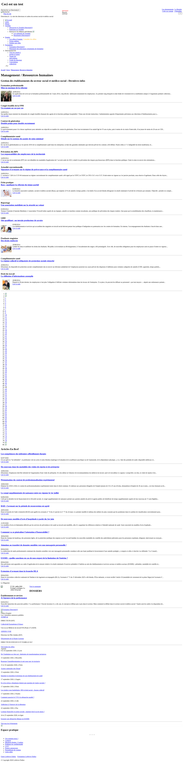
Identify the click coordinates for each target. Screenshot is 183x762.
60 (6, 410)
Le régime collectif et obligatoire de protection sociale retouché (27, 261)
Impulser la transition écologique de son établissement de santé (21, 676)
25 (6, 343)
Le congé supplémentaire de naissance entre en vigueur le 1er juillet (30, 493)
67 (6, 423)
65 (6, 419)
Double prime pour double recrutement (18, 123)
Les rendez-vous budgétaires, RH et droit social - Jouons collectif (22, 690)
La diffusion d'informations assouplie (17, 276)
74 (6, 437)
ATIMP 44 (4, 617)
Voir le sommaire (35, 586)
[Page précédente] (6, 296)
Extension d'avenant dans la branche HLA (19, 571)
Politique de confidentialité (14, 744)
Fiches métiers (14, 41)
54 (6, 398)
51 (6, 393)
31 (6, 355)
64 (6, 417)
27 (6, 347)
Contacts (8, 740)
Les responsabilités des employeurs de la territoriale (23, 154)
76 (6, 440)
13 (6, 321)
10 (6, 315)
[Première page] (6, 294)
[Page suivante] (6, 442)
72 (6, 433)
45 (6, 381)
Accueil (3, 70)
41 (6, 374)
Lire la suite (16, 96)
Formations (9, 45)
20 (6, 334)
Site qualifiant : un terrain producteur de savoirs (22, 220)
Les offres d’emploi (16, 39)
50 (6, 391)
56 (6, 402)
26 (6, 345)
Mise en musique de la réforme (14, 88)
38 (6, 368)
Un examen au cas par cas (12, 108)
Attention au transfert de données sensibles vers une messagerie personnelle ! (34, 545)
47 (6, 385)
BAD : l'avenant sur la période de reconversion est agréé (25, 506)
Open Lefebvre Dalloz (8, 756)
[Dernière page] (6, 445)
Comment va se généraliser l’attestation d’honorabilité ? (25, 532)
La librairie (178, 9)
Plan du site (7, 14)
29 (6, 351)
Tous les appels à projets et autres (15, 53)
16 (6, 326)
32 (6, 357)
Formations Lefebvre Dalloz (26, 756)
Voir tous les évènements (9, 723)
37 (6, 366)
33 (6, 359)
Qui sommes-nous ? (11, 739)
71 (6, 431)
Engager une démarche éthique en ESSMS (15, 719)
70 (6, 429)
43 (6, 378)
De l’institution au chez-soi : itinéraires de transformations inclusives (23, 654)
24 (6, 341)
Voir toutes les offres (8, 647)
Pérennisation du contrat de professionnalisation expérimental (27, 480)
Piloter (7, 24)
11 (6, 317)
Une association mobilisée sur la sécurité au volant (22, 205)
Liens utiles (9, 752)
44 (6, 379)
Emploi (7, 37)
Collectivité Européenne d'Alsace (12, 624)
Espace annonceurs (11, 748)
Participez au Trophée (16, 29)
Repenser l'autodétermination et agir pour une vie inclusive (20, 661)
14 (6, 322)
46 (6, 383)
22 (6, 338)
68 (6, 425)
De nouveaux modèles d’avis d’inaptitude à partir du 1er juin (27, 519)
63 (6, 416)
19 (6, 332)
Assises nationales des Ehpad (10, 668)
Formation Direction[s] (17, 47)
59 (6, 408)
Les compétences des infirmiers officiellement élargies (23, 454)
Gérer (7, 22)
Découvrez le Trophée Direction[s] (21, 28)
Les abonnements (168, 9)
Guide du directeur (15, 60)
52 (6, 395)
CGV (7, 746)
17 (6, 328)
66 (6, 421)
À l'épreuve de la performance (14, 598)
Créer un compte (167, 11)
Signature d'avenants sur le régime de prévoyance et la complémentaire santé (34, 169)
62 (6, 414)
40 (6, 372)
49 (6, 389)
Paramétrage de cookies (13, 750)
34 (6, 360)
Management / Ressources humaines (22, 70)
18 (6, 330)
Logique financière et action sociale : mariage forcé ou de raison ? (23, 712)
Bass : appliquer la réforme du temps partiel (20, 185)
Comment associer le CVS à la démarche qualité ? (17, 697)
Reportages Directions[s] (22, 35)
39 (6, 370)
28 (6, 349)
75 (6, 438)
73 (6, 435)
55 (6, 400)
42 (6, 376)
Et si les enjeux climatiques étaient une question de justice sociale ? (23, 683)
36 (6, 364)
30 (6, 353)
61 (6, 412)
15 (6, 324)
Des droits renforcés (9, 241)
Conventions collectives (13, 63)
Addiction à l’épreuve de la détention (13, 704)
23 (6, 340)
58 (6, 406)
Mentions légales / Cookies (14, 742)
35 (6, 362)
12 (6, 319)
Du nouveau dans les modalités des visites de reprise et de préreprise (30, 467)
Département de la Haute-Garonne (12, 638)
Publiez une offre (15, 43)
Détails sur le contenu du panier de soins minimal (22, 139)
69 (6, 427)
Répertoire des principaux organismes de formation (26, 49)
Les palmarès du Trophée (22, 33)
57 (6, 404)
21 (6, 336)
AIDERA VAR (6, 631)
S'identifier (178, 11)
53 (6, 397)
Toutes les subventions (13, 57)
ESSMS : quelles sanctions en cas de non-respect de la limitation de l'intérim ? (34, 558)
